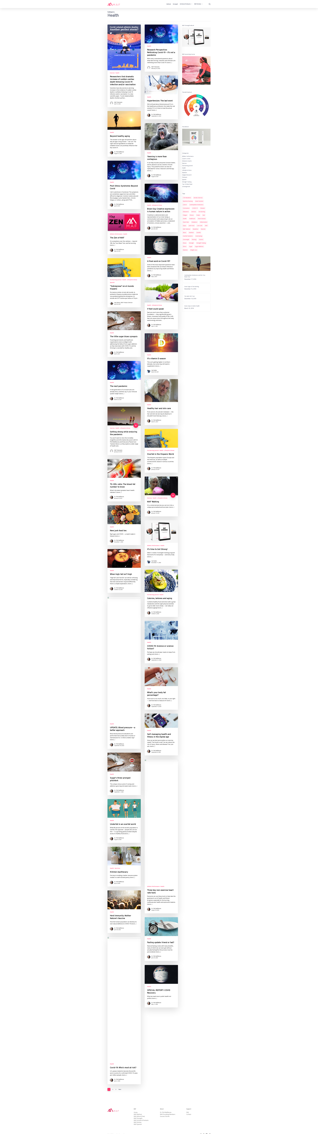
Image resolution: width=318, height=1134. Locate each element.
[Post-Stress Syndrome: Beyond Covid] (124, 185)
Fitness (192, 215)
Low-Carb (199, 225)
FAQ (187, 1112)
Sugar (190, 246)
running (194, 239)
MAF (206, 225)
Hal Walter (154, 370)
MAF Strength (138, 1118)
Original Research (187, 175)
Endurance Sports (187, 161)
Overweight (186, 239)
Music (184, 232)
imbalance (194, 222)
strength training (201, 243)
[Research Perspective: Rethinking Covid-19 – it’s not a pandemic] (161, 48)
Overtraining (199, 236)
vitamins (185, 250)
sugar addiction (199, 246)
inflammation (203, 222)
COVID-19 (195, 208)
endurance (186, 211)
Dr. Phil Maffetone (156, 114)
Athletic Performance (116, 234)
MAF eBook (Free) (139, 1116)
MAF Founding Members (167, 1114)
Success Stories (165, 1116)
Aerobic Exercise (198, 197)
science (201, 239)
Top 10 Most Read (187, 184)
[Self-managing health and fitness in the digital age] (161, 734)
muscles (203, 229)
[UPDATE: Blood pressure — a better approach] (124, 673)
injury (184, 225)
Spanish (112, 282)
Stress (184, 246)
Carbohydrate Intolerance (196, 204)
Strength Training (186, 182)
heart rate (186, 222)
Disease (202, 208)
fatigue (185, 215)
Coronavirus (186, 208)
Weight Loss (193, 250)
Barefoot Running (188, 201)
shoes (184, 243)
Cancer (185, 204)
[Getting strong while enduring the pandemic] (124, 431)
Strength (191, 243)
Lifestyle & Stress (157, 205)
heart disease (202, 218)
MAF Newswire (118, 102)
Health (117, 73)
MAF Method (186, 229)
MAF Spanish (138, 1124)
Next (120, 1089)
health (184, 218)
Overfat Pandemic (188, 236)
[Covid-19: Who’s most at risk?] (124, 1010)
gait (204, 215)
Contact (188, 1114)
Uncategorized (186, 186)
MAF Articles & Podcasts (141, 1120)
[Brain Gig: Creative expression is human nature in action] (161, 208)
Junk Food (191, 225)
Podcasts (184, 177)
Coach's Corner (186, 158)
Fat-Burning (202, 211)
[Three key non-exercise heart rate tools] (161, 836)
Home (135, 1112)
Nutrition (117, 868)
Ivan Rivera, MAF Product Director (123, 302)
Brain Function (199, 201)
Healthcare (192, 218)
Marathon (195, 229)
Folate (198, 215)
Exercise (112, 73)
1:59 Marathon (187, 197)
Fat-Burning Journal (115, 279)
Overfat (199, 232)
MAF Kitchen (137, 1122)
